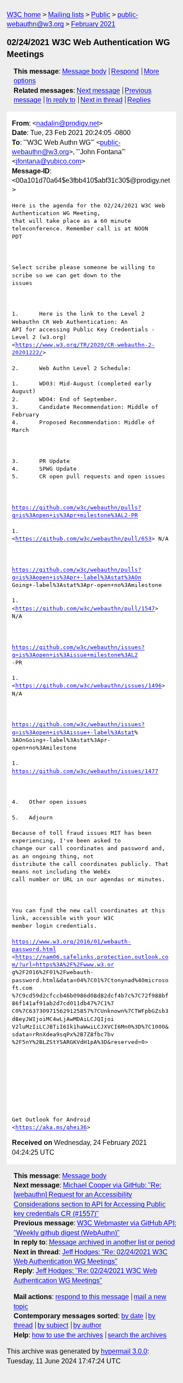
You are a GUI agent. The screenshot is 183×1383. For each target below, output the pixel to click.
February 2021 (93, 24)
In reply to (60, 100)
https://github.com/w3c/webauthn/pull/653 (83, 538)
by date (132, 1316)
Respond (125, 71)
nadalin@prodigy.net (67, 123)
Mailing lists (66, 14)
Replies (139, 100)
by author (87, 1325)
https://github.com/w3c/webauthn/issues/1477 (85, 771)
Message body (84, 71)
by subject (52, 1325)
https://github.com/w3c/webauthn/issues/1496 (88, 685)
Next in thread (101, 100)
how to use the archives (67, 1335)
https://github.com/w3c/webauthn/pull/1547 (85, 608)
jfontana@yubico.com (48, 161)
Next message (98, 90)
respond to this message (92, 1296)
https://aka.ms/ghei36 (51, 1127)
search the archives (137, 1335)
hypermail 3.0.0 (124, 1351)
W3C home (24, 14)
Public (100, 14)
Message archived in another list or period (112, 1242)
